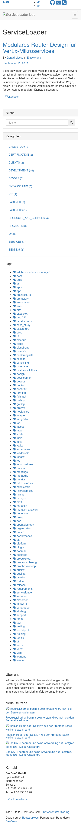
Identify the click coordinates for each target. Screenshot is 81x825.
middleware (23, 487)
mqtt (19, 502)
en (38, 6)
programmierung (26, 562)
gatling (20, 404)
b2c (18, 310)
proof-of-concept (26, 566)
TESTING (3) (16, 249)
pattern (20, 532)
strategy (21, 611)
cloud (19, 344)
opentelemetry (25, 524)
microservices (24, 483)
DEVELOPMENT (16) (21, 170)
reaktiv (20, 577)
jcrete (19, 434)
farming (21, 393)
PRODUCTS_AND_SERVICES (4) (29, 218)
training (21, 634)
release (21, 585)
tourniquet (22, 630)
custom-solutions (26, 370)
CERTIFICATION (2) (21, 154)
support (21, 615)
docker (20, 385)
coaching (22, 351)
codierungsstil (24, 355)
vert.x (19, 645)
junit (19, 441)
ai (17, 283)
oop (18, 521)
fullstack (21, 396)
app (18, 291)
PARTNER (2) (17, 202)
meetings (22, 472)
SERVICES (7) (17, 241)
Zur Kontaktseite (18, 799)
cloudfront (22, 347)
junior (19, 438)
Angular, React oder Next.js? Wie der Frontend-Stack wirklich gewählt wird (37, 736)
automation (23, 302)
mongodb (22, 498)
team (19, 619)
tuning (20, 637)
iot (18, 423)
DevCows (11, 821)
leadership (22, 453)
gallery (20, 400)
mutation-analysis (27, 509)
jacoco (20, 426)
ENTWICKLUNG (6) (20, 186)
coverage (22, 366)
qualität (20, 573)
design (20, 374)
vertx (19, 649)
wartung (21, 656)
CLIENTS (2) (16, 162)
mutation (21, 506)
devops (20, 381)
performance (24, 536)
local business (25, 464)
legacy (20, 457)
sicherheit (22, 600)
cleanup (21, 340)
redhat (20, 581)
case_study (23, 325)
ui (17, 641)
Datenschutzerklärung (56, 812)
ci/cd (19, 332)
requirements (24, 588)
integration (22, 419)
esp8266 (21, 389)
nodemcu (22, 513)
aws (18, 306)
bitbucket (22, 313)
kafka (19, 445)
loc (18, 460)
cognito (20, 359)
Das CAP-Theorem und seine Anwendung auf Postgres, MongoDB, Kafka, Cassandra (39, 753)
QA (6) (13, 233)
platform (21, 543)
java (19, 430)
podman (21, 551)
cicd (18, 336)
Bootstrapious (30, 817)
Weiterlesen (12, 96)
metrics (20, 479)
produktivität (23, 558)
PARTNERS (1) (18, 210)
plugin (20, 547)
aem (19, 276)
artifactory (22, 298)
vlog (19, 652)
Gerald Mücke (15, 57)
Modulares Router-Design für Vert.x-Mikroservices (39, 47)
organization (23, 528)
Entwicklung (34, 57)
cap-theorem (24, 321)
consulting (22, 362)
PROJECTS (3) (18, 226)
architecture (23, 295)
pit (18, 539)
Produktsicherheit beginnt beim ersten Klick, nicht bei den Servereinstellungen (40, 719)
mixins (20, 494)
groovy (20, 408)
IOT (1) (13, 194)
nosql (19, 517)
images (20, 415)
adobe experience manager (33, 272)
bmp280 (21, 317)
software (21, 604)
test (18, 622)
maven (20, 468)
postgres (21, 555)
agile (19, 279)
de (38, 2)
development (24, 377)
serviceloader (24, 592)
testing (20, 626)
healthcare (22, 411)
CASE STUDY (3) (19, 146)
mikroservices (24, 490)
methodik (22, 475)
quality (20, 570)
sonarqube (23, 607)
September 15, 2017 (15, 63)
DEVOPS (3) (16, 178)
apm (19, 287)
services (21, 596)
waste (20, 660)
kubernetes (23, 449)
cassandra (22, 328)
